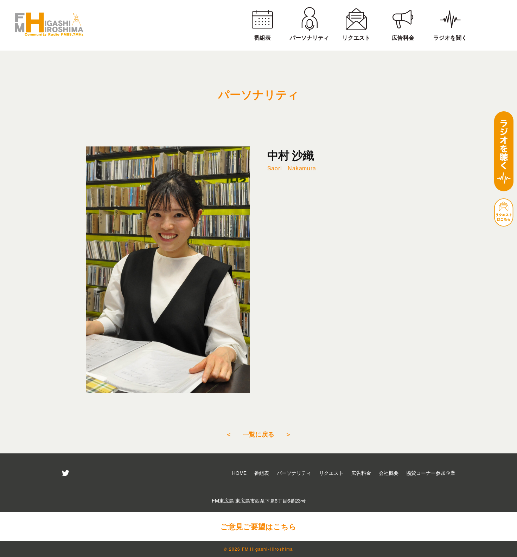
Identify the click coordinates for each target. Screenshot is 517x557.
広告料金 (361, 472)
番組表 (261, 472)
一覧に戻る (258, 434)
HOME (239, 472)
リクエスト (331, 472)
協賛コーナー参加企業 (430, 472)
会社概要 (388, 472)
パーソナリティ (294, 472)
